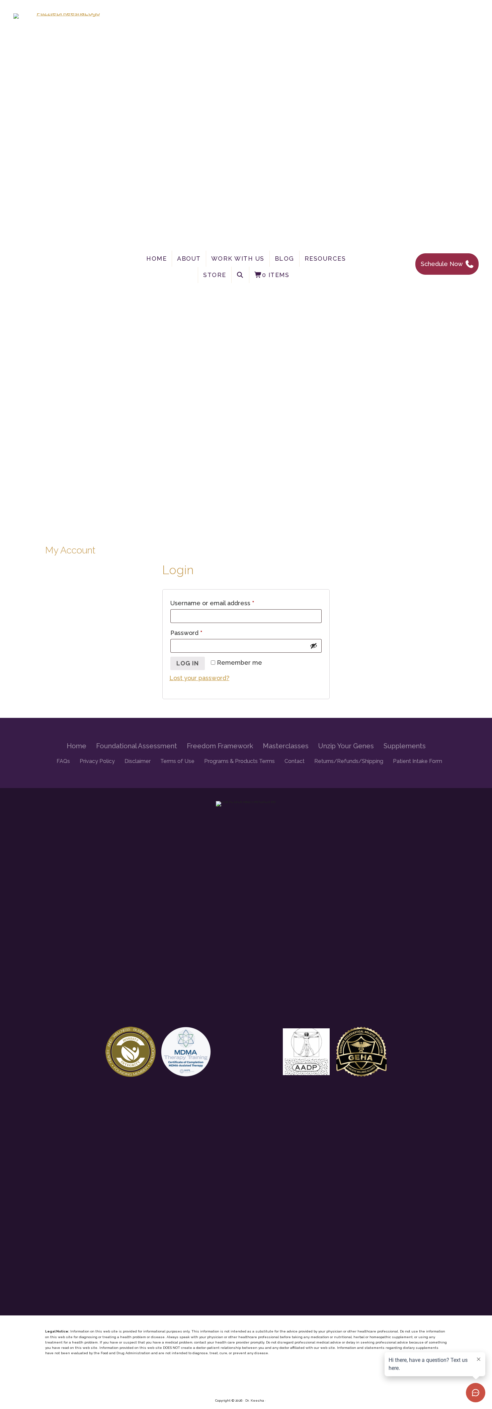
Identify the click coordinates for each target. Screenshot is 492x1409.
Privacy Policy (97, 761)
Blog (284, 258)
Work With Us (237, 258)
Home (156, 258)
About (189, 258)
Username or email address (224, 603)
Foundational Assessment (136, 746)
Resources (325, 258)
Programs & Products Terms (239, 761)
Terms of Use (177, 761)
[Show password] (313, 645)
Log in (187, 663)
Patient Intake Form (417, 761)
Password (198, 632)
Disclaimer (138, 761)
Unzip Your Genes (346, 746)
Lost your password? (199, 677)
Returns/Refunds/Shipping (348, 761)
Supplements (405, 746)
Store (214, 274)
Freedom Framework (220, 746)
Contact (294, 761)
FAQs (63, 761)
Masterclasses (286, 746)
